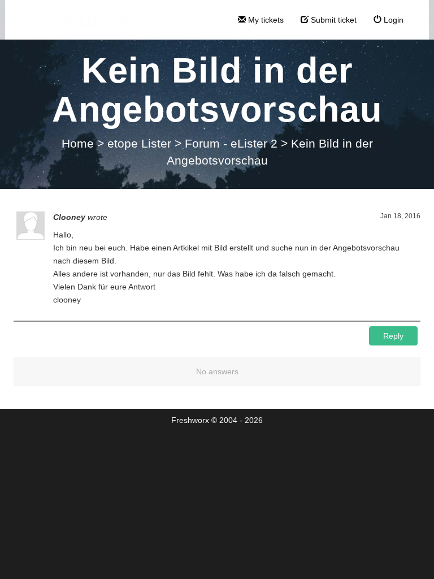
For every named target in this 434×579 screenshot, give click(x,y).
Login (392, 19)
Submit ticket (333, 19)
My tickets (265, 19)
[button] (393, 335)
